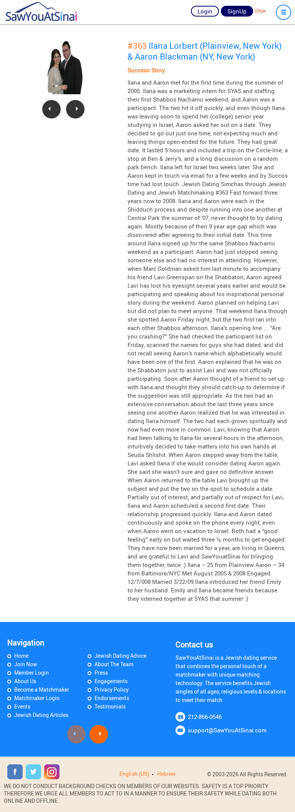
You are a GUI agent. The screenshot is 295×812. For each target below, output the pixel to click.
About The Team (113, 664)
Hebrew (166, 773)
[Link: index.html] (41, 11)
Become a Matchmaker (41, 689)
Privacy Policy (111, 689)
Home (21, 655)
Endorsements (111, 698)
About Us (25, 681)
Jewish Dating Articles (41, 715)
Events (22, 706)
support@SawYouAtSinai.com (227, 730)
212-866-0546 (205, 716)
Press (101, 672)
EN (258, 11)
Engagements (111, 681)
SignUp (237, 11)
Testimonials (110, 706)
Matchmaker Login (37, 698)
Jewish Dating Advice (120, 655)
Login (204, 11)
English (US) (134, 773)
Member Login (31, 672)
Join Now (25, 664)
